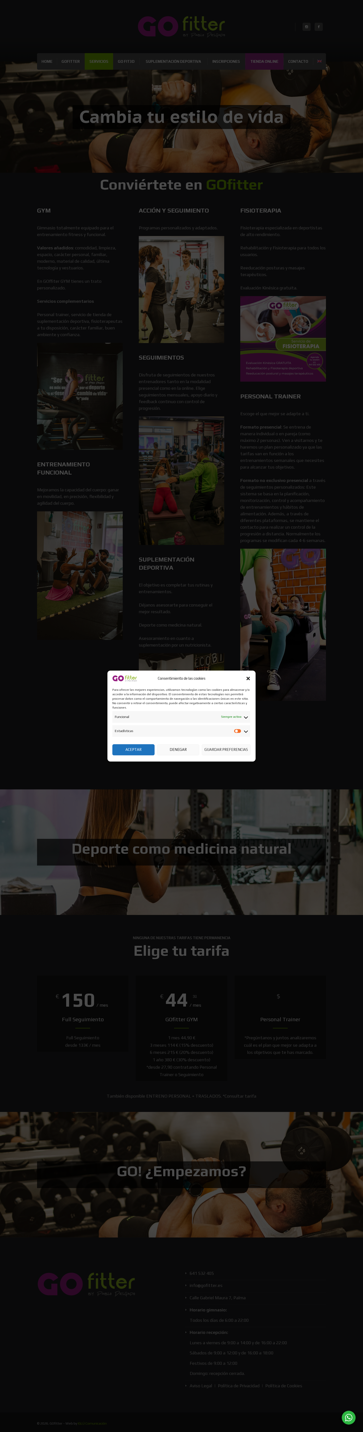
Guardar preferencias (226, 749)
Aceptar (133, 749)
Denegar (178, 749)
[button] (248, 678)
